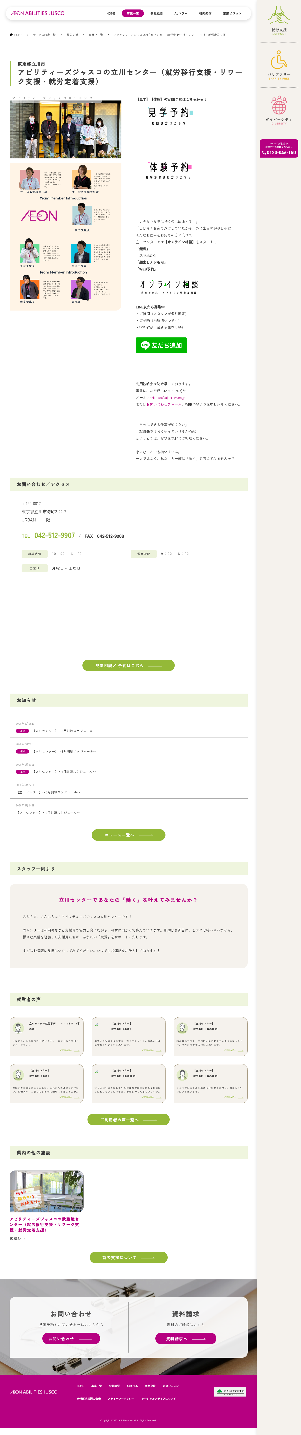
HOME (80, 1386)
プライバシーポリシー (121, 1399)
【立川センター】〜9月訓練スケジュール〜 (64, 730)
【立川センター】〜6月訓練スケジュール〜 (48, 792)
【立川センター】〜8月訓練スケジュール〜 (64, 751)
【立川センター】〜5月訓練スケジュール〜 (48, 812)
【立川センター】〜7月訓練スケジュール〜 (64, 771)
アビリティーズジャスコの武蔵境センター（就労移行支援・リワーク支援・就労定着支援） (45, 1224)
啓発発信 (205, 13)
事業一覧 (133, 13)
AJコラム (181, 13)
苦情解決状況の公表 (89, 1399)
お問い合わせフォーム (164, 404)
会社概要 (156, 13)
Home (111, 13)
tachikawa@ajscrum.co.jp (165, 397)
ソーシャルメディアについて (158, 1399)
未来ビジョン (232, 13)
